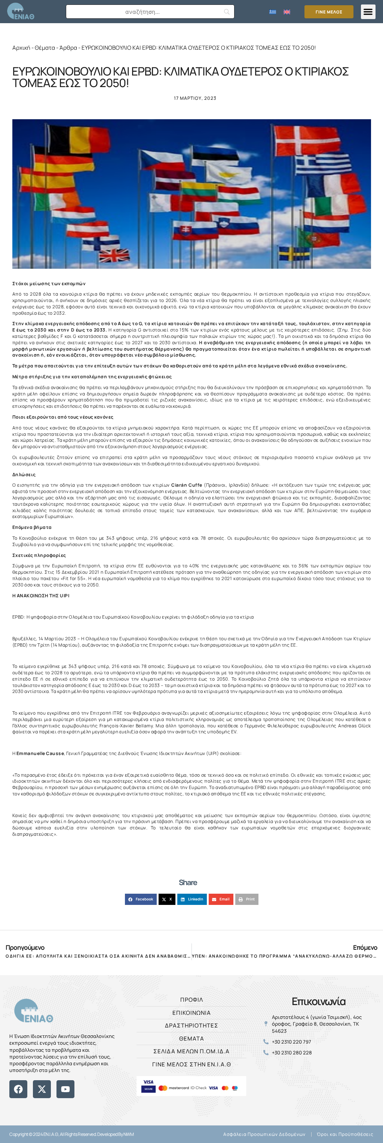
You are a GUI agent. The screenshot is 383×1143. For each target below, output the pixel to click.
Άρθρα (68, 48)
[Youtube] (65, 1089)
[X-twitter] (42, 1089)
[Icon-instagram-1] (35, 1102)
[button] (368, 11)
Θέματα (45, 48)
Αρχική (21, 48)
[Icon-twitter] (23, 1102)
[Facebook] (18, 1089)
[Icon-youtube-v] (46, 1102)
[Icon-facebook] (11, 1102)
